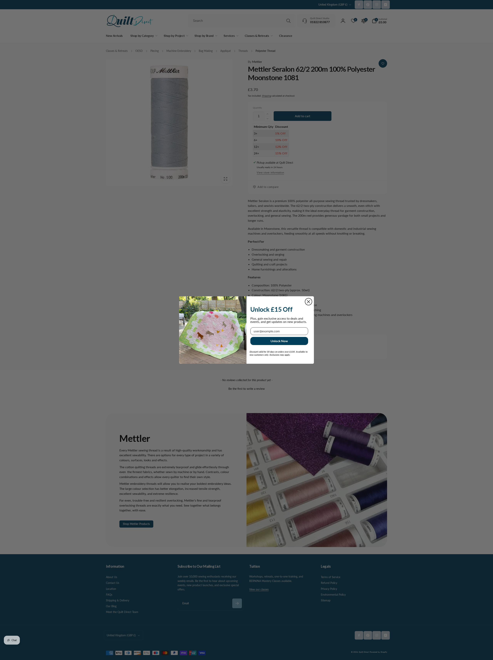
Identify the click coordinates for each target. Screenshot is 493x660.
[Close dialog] (308, 301)
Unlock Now (279, 341)
